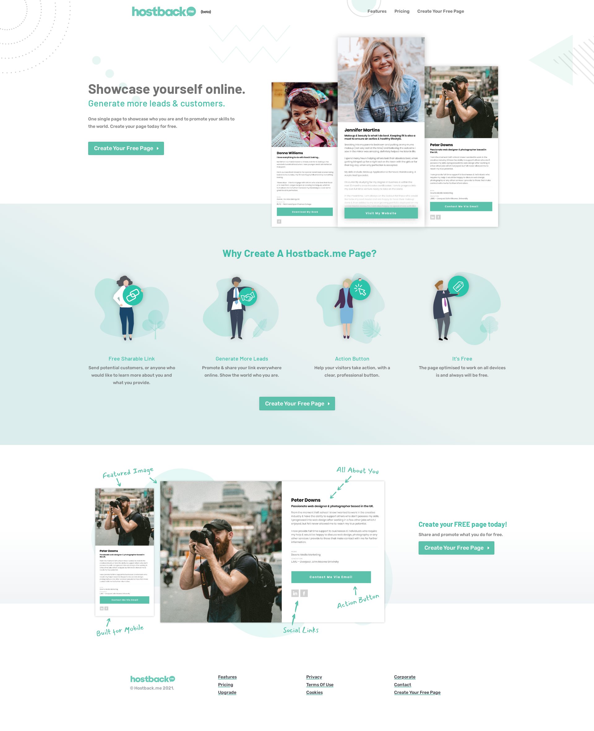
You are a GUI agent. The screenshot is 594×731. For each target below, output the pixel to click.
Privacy (314, 677)
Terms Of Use (320, 684)
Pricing (402, 11)
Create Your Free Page (440, 11)
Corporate (404, 677)
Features (377, 11)
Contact (402, 684)
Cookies (314, 692)
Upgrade (227, 692)
